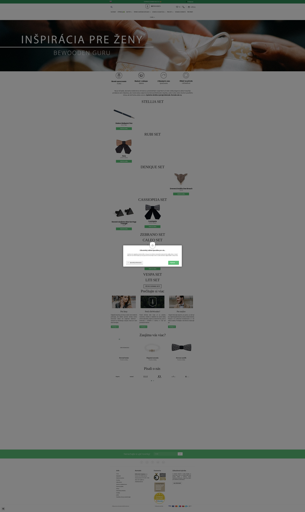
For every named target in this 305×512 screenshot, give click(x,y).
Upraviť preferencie (135, 262)
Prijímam (172, 262)
